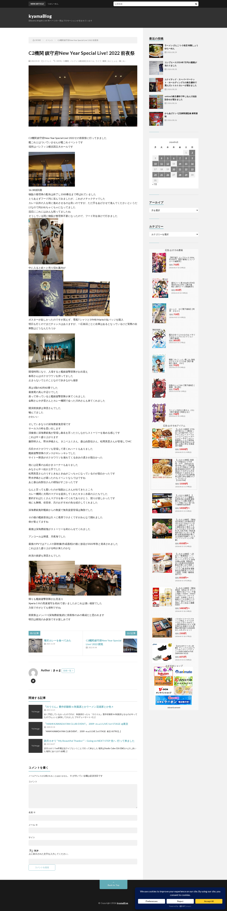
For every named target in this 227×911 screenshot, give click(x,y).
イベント (48, 61)
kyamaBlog (40, 16)
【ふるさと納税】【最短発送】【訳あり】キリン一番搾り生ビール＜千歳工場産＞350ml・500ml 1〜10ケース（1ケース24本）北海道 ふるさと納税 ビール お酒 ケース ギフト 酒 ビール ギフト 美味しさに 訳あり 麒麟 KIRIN (185, 596)
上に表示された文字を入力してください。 (49, 854)
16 (192, 163)
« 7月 (154, 184)
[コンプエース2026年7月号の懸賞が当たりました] (156, 68)
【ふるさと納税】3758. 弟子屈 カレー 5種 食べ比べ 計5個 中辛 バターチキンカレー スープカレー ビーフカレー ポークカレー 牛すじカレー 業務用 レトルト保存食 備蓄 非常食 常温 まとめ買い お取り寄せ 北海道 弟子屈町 (185, 437)
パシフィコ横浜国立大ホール (82, 61)
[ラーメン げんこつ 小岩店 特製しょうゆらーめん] (156, 51)
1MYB (58, 61)
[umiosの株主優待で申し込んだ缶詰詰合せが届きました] (156, 102)
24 (155, 174)
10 (155, 163)
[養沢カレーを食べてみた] (35, 646)
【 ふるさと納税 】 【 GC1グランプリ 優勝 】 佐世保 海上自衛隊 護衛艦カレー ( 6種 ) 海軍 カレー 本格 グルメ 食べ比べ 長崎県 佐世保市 (185, 500)
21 (180, 169)
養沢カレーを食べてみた (57, 640)
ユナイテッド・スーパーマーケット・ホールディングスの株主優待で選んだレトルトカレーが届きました (181, 82)
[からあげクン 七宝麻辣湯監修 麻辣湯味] (156, 119)
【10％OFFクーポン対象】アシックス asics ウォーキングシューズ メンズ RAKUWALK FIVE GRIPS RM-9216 (185, 650)
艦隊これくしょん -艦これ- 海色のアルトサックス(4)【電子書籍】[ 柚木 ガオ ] (182, 361)
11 (161, 163)
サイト (32, 837)
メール (33, 825)
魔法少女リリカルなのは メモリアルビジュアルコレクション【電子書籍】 (182, 337)
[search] (196, 4)
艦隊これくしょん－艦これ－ (115, 61)
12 (167, 163)
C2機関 (66, 61)
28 (180, 174)
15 (186, 163)
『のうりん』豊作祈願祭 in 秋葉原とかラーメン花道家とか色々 (79, 706)
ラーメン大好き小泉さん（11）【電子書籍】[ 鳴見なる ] (182, 411)
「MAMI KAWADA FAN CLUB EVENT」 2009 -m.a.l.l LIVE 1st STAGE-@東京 (86, 723)
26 (167, 174)
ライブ (98, 61)
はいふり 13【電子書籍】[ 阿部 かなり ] (182, 310)
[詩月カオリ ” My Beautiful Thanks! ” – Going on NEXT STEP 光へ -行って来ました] (35, 746)
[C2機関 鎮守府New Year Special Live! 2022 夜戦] (130, 646)
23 (192, 169)
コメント (33, 781)
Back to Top (113, 885)
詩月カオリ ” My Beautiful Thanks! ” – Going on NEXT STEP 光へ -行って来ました (89, 740)
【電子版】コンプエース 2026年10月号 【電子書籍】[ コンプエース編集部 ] (182, 259)
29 (186, 174)
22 (186, 169)
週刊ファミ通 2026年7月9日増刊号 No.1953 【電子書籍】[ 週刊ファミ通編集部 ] (183, 285)
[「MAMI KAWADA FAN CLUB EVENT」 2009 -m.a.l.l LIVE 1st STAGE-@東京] (35, 729)
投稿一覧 (67, 670)
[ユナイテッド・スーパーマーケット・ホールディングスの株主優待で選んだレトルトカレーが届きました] (156, 85)
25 (161, 174)
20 (173, 169)
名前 (32, 812)
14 (180, 163)
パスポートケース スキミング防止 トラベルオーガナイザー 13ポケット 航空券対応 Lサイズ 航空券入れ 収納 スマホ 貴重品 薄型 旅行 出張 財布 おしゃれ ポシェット (185, 624)
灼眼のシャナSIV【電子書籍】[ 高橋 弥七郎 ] (181, 386)
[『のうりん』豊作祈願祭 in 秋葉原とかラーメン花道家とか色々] (35, 712)
